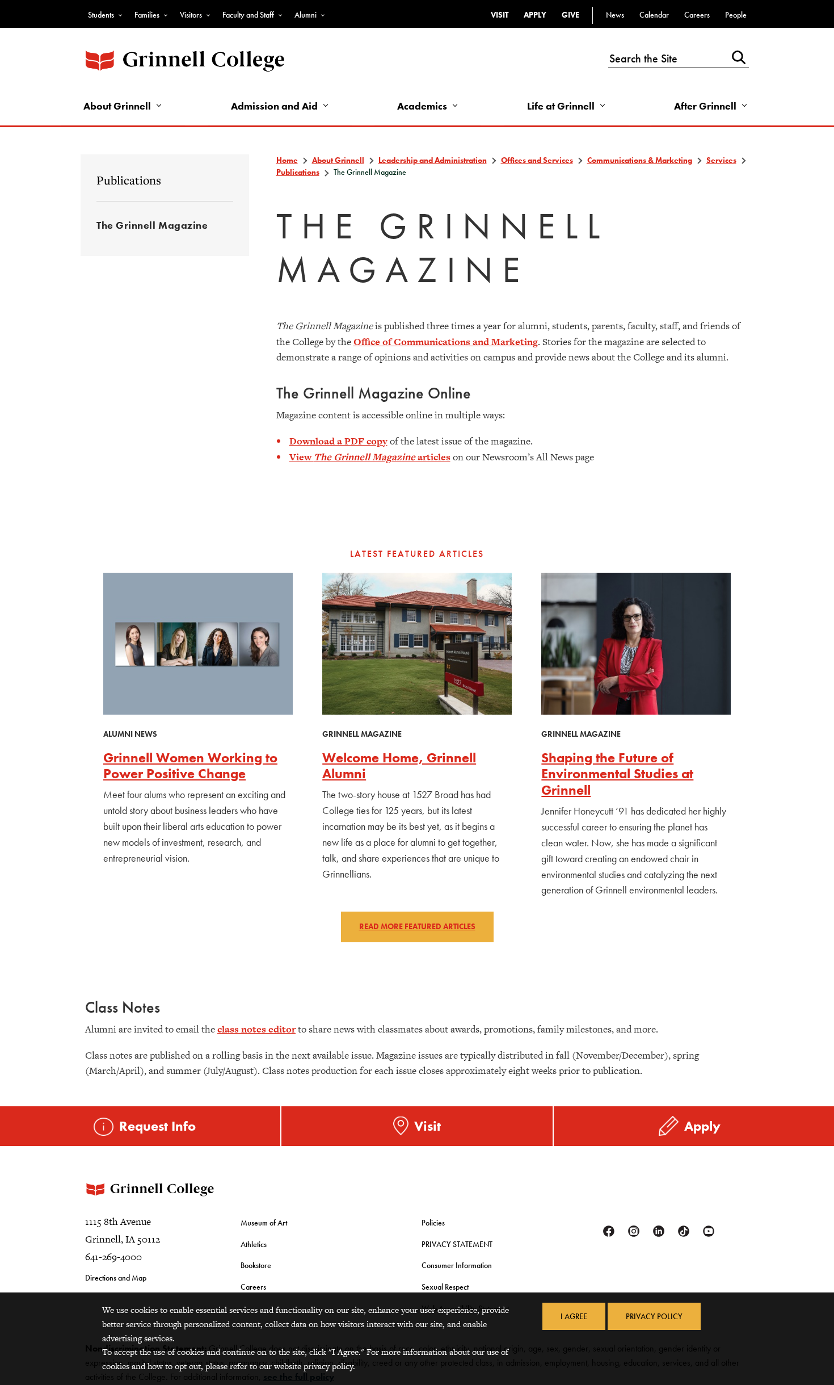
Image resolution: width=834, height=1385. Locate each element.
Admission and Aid (274, 105)
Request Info (157, 1126)
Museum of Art (264, 1223)
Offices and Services (537, 160)
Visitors (191, 15)
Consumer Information (457, 1265)
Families (146, 15)
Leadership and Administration (432, 160)
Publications (128, 180)
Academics (422, 105)
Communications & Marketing (639, 160)
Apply (535, 15)
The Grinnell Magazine (152, 225)
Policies (433, 1223)
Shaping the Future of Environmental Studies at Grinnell (617, 774)
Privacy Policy (654, 1316)
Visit (499, 15)
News (615, 15)
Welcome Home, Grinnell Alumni (399, 766)
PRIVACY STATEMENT (457, 1244)
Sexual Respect (445, 1287)
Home (287, 160)
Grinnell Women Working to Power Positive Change (190, 766)
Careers (697, 15)
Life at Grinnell (561, 105)
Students (101, 15)
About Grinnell (117, 105)
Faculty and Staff (248, 15)
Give (570, 15)
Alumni (305, 15)
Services (721, 160)
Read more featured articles (417, 926)
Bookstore (256, 1265)
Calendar (654, 15)
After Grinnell (705, 105)
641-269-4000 (113, 1257)
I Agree (574, 1316)
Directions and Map (115, 1278)
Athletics (254, 1244)
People (736, 15)
